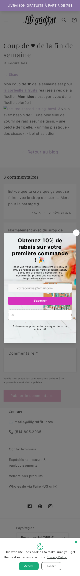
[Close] (76, 542)
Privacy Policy (57, 557)
